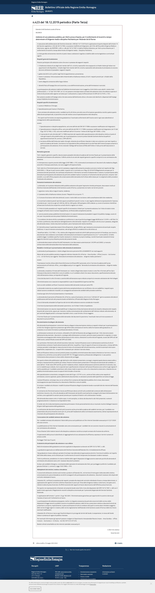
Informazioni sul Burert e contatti (108, 573)
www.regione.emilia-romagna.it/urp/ (63, 573)
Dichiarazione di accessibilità (88, 579)
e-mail (61, 578)
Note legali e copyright (86, 574)
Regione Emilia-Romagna (39, 2)
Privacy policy (93, 584)
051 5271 (40, 578)
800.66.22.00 (67, 576)
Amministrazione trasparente (88, 572)
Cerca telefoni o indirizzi (37, 580)
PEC (65, 578)
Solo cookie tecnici (35, 589)
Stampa (119, 543)
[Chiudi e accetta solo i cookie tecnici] (151, 583)
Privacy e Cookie (84, 576)
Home (32, 16)
